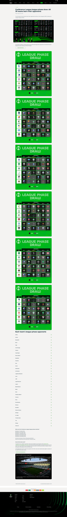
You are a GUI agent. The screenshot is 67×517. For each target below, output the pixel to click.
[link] (15, 2)
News (23, 497)
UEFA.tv (16, 497)
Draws (16, 498)
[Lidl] (37, 490)
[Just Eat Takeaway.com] (35, 490)
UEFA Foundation (32, 497)
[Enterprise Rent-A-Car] (29, 490)
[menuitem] (16, 2)
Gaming (16, 500)
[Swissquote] (32, 490)
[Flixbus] (43, 490)
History (23, 498)
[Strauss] (27, 490)
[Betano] (40, 490)
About (23, 500)
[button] (29, 2)
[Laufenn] (24, 490)
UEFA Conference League (10, 2)
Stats (15, 501)
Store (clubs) (24, 501)
